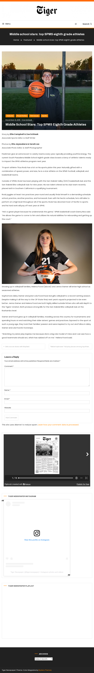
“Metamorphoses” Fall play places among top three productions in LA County (71, 347)
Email (7, 399)
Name (7, 390)
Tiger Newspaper (17, 572)
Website (7, 408)
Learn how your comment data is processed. (58, 424)
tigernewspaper (33, 572)
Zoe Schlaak (27, 120)
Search (86, 24)
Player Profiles (22, 116)
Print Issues (34, 116)
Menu (8, 24)
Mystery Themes (45, 670)
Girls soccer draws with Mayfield (17, 347)
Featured (10, 116)
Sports (44, 116)
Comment (9, 366)
